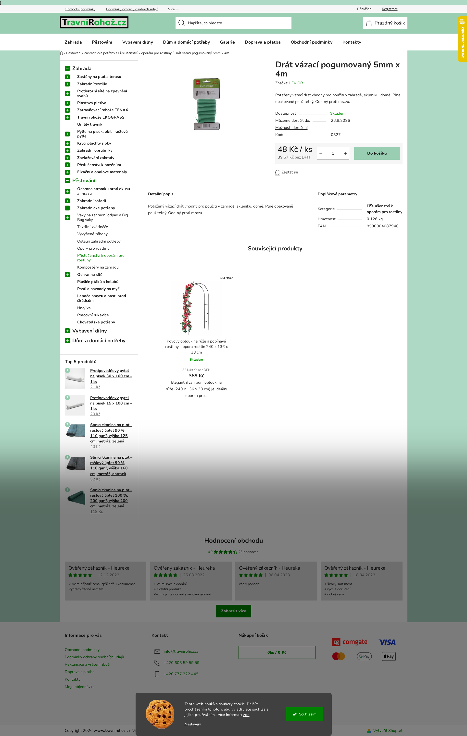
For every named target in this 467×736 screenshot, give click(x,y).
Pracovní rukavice (93, 315)
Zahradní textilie (92, 84)
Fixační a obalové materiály (102, 172)
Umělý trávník (89, 124)
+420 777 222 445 (181, 674)
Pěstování (83, 180)
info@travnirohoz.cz (181, 651)
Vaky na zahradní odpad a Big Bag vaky (102, 217)
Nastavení (193, 724)
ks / (276, 652)
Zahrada (81, 68)
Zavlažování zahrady (95, 157)
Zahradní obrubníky (95, 150)
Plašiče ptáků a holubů (97, 281)
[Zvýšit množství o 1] (345, 153)
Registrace (390, 9)
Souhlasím (307, 714)
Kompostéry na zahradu (98, 267)
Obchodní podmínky (80, 9)
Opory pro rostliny (93, 248)
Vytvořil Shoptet (388, 730)
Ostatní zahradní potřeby (99, 241)
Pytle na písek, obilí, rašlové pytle (102, 134)
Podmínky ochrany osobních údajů (132, 9)
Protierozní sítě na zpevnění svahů (102, 93)
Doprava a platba (79, 672)
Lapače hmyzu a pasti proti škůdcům (101, 298)
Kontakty (72, 679)
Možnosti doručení (291, 127)
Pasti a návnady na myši (98, 289)
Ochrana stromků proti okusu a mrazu (103, 191)
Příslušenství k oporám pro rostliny (101, 258)
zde (246, 714)
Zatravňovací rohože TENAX (102, 110)
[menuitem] (73, 42)
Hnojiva (84, 308)
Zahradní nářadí (91, 201)
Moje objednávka (79, 686)
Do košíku (377, 153)
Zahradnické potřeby (96, 208)
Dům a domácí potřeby (99, 340)
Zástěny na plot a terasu (99, 76)
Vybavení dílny (89, 330)
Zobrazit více (233, 611)
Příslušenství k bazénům (99, 165)
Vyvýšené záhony (92, 234)
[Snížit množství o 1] (321, 153)
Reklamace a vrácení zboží (87, 664)
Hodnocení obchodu (233, 540)
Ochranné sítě (89, 274)
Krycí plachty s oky (94, 143)
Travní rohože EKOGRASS (100, 117)
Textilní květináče (92, 227)
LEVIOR (296, 83)
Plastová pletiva (91, 103)
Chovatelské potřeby (96, 322)
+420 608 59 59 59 (182, 662)
